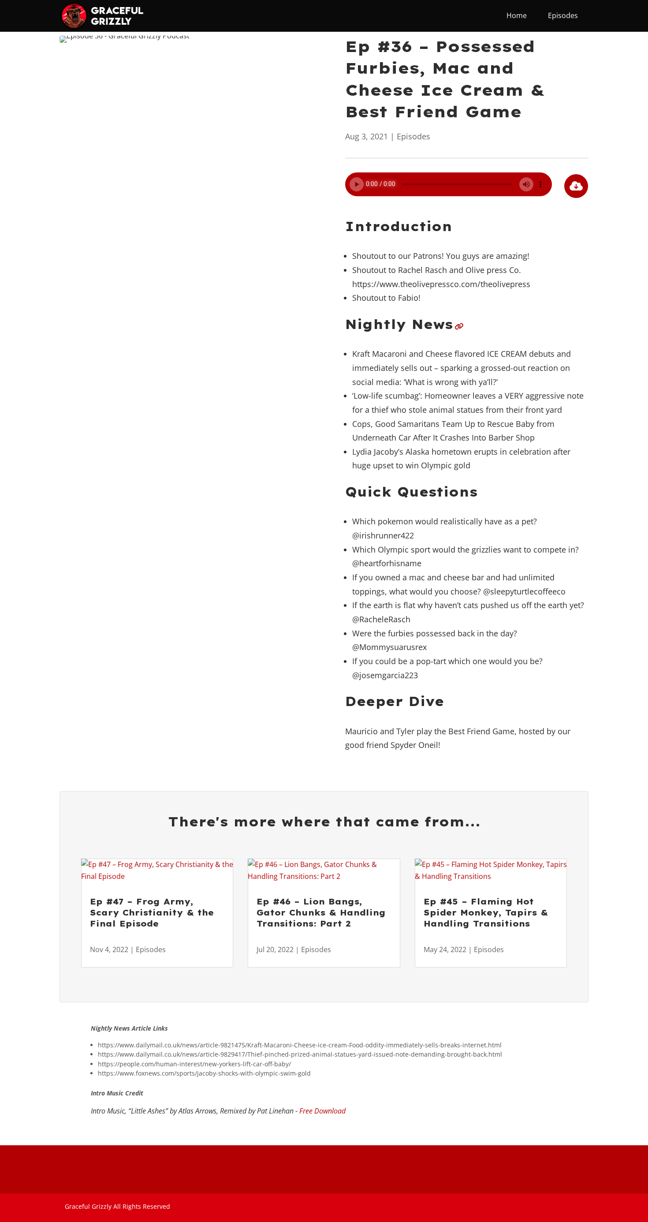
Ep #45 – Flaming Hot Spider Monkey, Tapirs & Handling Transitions (486, 913)
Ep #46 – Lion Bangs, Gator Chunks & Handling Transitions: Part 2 (321, 913)
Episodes (413, 136)
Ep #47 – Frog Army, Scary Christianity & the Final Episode (152, 913)
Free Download (322, 1111)
